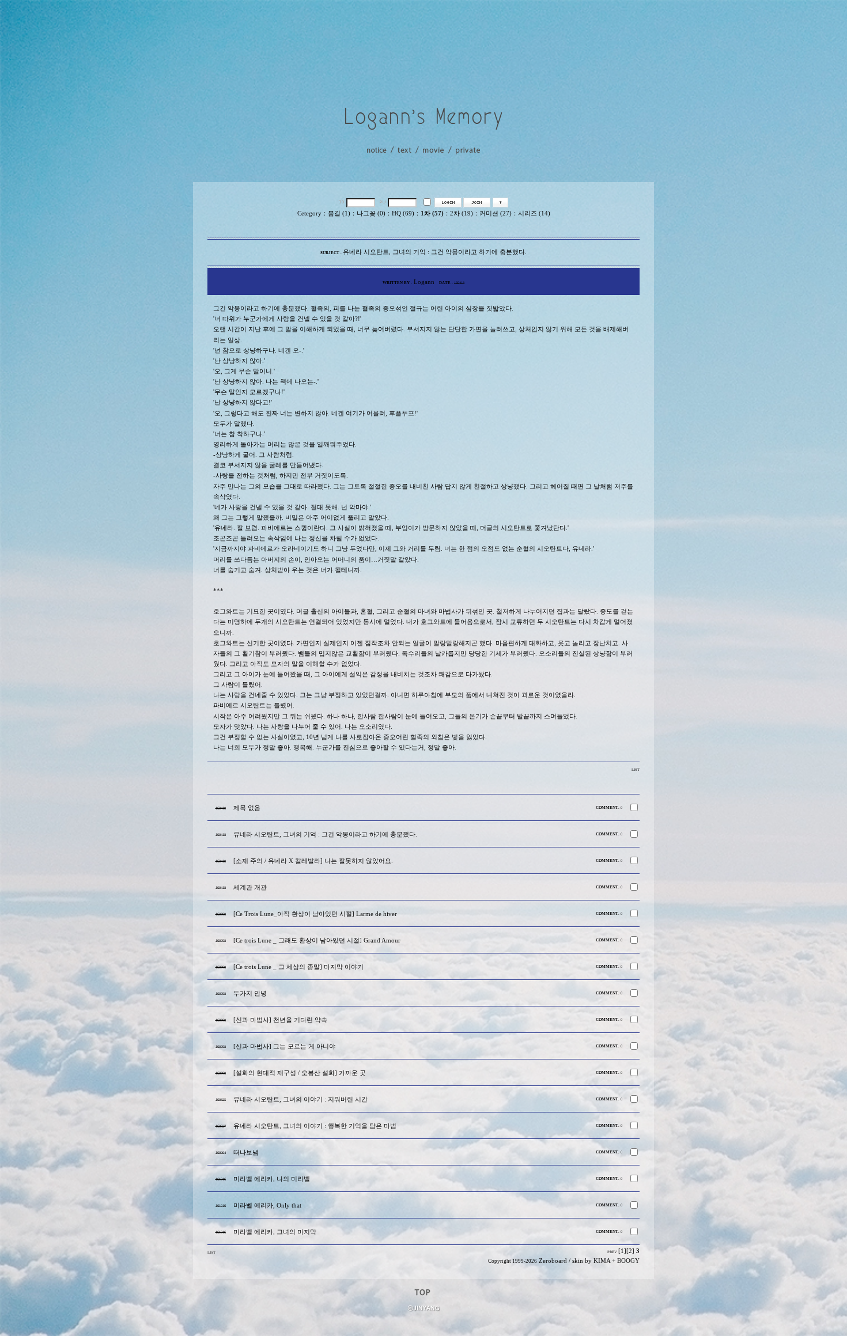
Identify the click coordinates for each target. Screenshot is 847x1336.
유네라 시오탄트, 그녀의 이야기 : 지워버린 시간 (300, 1099)
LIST (636, 769)
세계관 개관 (250, 887)
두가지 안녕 (250, 993)
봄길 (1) (339, 213)
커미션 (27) (495, 213)
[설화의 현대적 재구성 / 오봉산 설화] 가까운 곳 (299, 1073)
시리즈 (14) (534, 213)
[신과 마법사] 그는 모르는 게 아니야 (284, 1046)
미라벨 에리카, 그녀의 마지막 (274, 1232)
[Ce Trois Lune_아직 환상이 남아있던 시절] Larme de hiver (315, 914)
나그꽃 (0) (371, 213)
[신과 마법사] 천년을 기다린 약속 (280, 1020)
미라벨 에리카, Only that (267, 1205)
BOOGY (628, 1261)
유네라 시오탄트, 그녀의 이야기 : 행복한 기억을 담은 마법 (314, 1126)
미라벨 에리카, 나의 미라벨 (271, 1179)
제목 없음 (246, 808)
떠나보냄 (246, 1152)
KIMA (601, 1261)
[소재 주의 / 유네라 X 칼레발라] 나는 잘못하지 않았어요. (313, 861)
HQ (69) (403, 213)
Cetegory (309, 213)
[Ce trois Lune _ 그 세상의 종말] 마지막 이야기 (298, 967)
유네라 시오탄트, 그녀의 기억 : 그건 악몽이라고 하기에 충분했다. (325, 834)
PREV (612, 1252)
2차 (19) (461, 213)
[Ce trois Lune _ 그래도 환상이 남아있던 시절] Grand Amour (316, 940)
